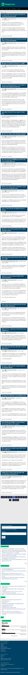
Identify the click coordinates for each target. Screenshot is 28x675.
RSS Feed (2, 655)
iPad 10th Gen (9, 215)
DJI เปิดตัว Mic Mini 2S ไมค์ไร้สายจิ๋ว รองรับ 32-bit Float (12, 573)
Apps (2, 657)
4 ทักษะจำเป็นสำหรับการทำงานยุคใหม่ (9, 593)
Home (2, 12)
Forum (6, 8)
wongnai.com (17, 672)
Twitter (2, 658)
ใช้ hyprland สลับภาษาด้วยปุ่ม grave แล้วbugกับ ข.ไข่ (11, 599)
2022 (22, 52)
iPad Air (22, 18)
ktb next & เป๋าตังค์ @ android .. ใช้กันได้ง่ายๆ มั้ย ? (11, 611)
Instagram (21, 43)
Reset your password (6, 542)
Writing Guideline (4, 648)
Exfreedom (5, 116)
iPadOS (3, 44)
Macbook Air (6, 166)
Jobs (10, 8)
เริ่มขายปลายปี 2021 (20, 197)
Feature (2, 8)
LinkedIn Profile (4, 669)
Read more (4, 36)
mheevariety (5, 476)
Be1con (4, 261)
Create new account (5, 540)
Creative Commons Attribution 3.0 (7, 664)
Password (3, 531)
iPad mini (3, 137)
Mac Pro (22, 165)
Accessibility (22, 426)
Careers (2, 644)
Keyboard (23, 308)
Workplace (14, 8)
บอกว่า (10, 460)
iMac (25, 165)
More (26, 563)
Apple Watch (4, 427)
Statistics (2, 645)
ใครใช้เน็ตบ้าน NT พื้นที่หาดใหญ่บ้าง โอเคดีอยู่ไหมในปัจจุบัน (13, 603)
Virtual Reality (12, 165)
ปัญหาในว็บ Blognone (6, 601)
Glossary (9, 648)
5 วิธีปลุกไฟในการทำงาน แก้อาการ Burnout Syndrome (12, 591)
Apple (5, 20)
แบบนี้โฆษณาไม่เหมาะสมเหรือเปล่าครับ (9, 607)
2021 (18, 52)
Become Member (4, 647)
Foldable (7, 137)
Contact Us (3, 649)
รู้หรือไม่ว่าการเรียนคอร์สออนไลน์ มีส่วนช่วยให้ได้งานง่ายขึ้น (13, 594)
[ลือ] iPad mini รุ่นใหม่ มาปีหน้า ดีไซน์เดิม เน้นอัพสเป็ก (14, 134)
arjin (4, 18)
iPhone (8, 427)
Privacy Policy (3, 651)
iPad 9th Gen (11, 338)
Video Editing (23, 261)
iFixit (25, 212)
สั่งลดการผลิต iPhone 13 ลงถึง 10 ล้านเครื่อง (16, 483)
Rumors (7, 20)
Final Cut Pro (22, 116)
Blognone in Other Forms (5, 659)
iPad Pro (13, 166)
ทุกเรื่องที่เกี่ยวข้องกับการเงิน (7, 606)
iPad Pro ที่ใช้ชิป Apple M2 (14, 265)
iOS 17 (10, 166)
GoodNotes (21, 89)
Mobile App (4, 90)
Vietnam (9, 399)
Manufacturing (4, 399)
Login (19, 8)
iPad (20, 18)
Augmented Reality (5, 165)
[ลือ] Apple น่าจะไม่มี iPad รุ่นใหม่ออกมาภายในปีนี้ (13, 63)
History (6, 643)
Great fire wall (4, 602)
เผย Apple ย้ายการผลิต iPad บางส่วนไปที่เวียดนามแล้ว (14, 395)
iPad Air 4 (20, 219)
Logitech (21, 280)
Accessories (4, 281)
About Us (2, 643)
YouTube (9, 658)
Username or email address (7, 525)
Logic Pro (3, 117)
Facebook (5, 658)
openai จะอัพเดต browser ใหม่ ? (8, 605)
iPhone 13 (6, 478)
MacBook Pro (17, 165)
